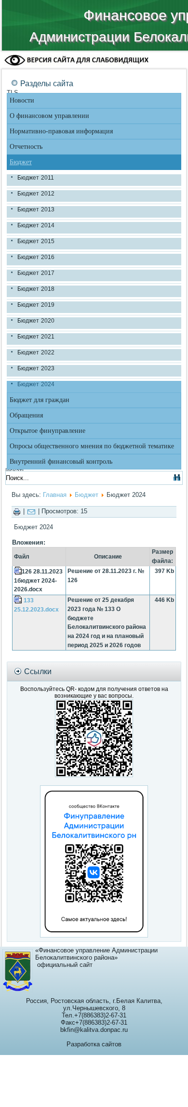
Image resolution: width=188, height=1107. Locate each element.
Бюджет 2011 (35, 177)
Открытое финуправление (47, 430)
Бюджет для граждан (39, 400)
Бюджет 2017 (35, 273)
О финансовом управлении (49, 115)
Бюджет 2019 (35, 304)
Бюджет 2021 (35, 336)
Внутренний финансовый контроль (61, 461)
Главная (55, 494)
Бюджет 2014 (35, 225)
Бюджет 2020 (35, 320)
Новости (22, 100)
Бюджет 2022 (35, 352)
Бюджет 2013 (35, 209)
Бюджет (21, 162)
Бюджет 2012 (35, 193)
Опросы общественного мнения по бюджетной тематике (92, 446)
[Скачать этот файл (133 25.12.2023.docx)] (19, 600)
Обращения (26, 415)
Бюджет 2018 (35, 289)
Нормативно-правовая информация (61, 131)
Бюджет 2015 (35, 241)
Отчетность (26, 146)
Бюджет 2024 (35, 384)
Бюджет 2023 (35, 368)
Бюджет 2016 (35, 257)
